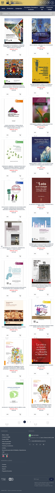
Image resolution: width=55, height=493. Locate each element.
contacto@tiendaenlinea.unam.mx (39, 441)
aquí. (35, 487)
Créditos (4, 448)
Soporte (4, 468)
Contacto (4, 464)
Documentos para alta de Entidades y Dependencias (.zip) (14, 451)
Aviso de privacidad (6, 441)
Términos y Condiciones (7, 445)
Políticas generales (6, 443)
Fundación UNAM (6, 437)
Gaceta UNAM (5, 439)
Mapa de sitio (5, 454)
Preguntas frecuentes (7, 471)
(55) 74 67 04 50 (34, 435)
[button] (40, 2)
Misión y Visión (5, 435)
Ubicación (4, 466)
